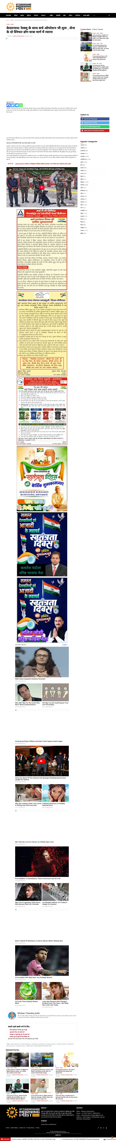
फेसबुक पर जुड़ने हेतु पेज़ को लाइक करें (19, 1034)
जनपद (43, 15)
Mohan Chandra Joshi (18, 36)
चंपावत (14, 1093)
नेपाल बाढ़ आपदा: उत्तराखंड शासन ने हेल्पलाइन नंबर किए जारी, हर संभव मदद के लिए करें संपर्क (66, 1086)
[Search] (109, 15)
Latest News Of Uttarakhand (38, 1044)
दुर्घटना (29, 15)
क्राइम (22, 15)
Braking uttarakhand (15, 1044)
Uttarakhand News (20, 1046)
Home (7, 1128)
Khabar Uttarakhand (26, 1044)
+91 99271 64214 (87, 1113)
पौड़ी (81, 193)
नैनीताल (15, 1067)
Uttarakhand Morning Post (60, 1131)
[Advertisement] (41, 89)
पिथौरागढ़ (82, 190)
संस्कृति (58, 15)
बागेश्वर (82, 196)
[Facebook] (8, 105)
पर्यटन (70, 15)
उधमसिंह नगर (83, 159)
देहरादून (36, 1067)
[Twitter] (13, 105)
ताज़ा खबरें (86, 15)
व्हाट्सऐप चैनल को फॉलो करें (17, 1032)
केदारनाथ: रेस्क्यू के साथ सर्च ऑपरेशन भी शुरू (42, 1046)
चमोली (82, 170)
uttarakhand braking (61, 1044)
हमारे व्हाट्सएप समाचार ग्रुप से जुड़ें (18, 1030)
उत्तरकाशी (82, 150)
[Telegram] (17, 105)
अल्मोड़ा (82, 148)
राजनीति (82, 210)
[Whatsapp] (21, 105)
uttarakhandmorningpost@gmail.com (92, 1115)
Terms (37, 1128)
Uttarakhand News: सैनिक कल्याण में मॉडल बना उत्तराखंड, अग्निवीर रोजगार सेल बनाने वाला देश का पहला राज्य (42, 1086)
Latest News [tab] (86, 29)
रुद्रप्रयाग (12, 24)
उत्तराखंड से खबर (29, 1046)
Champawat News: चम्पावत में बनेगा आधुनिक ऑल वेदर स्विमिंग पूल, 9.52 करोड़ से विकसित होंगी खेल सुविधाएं (17, 1086)
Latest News (14, 1128)
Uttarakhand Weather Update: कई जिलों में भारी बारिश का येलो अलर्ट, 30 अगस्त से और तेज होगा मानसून (42, 1060)
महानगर (82, 202)
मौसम (15, 15)
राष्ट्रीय (51, 15)
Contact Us (22, 1128)
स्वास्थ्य (82, 230)
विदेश (81, 222)
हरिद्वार (81, 233)
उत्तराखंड (8, 15)
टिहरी (81, 176)
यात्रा (81, 207)
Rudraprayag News (51, 1044)
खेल (64, 15)
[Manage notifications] (112, 1137)
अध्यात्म (82, 145)
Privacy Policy (30, 1128)
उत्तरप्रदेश (82, 153)
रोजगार (36, 15)
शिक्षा (81, 224)
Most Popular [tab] (98, 29)
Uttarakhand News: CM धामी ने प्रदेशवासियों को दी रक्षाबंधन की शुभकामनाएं (66, 1060)
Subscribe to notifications (48, 1124)
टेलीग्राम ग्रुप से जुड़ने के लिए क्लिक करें (19, 1036)
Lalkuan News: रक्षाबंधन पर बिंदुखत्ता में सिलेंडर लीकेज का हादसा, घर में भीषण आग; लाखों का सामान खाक (17, 1060)
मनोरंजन (77, 15)
